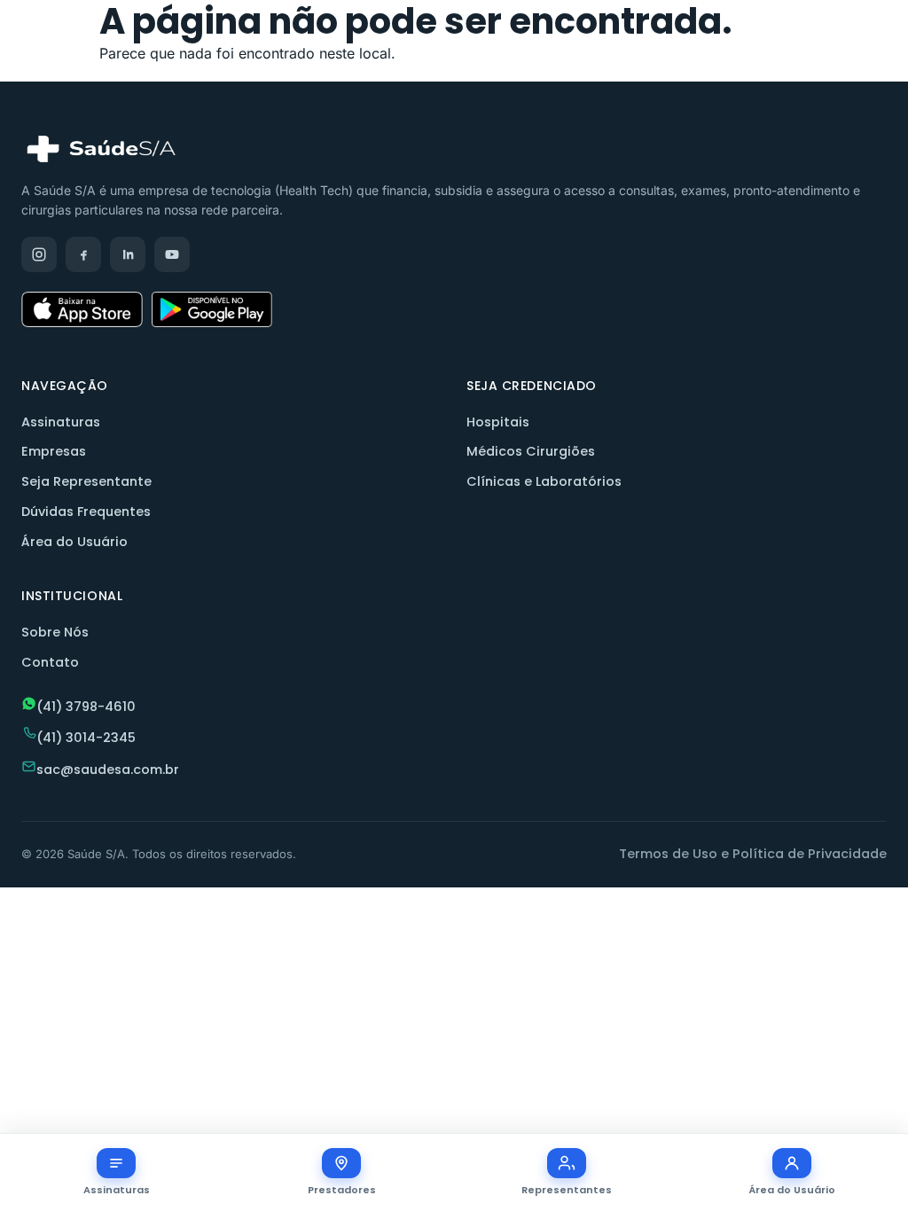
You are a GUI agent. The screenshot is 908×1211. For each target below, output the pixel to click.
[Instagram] (39, 254)
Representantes (566, 1190)
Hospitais (497, 422)
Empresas (53, 451)
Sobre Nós (55, 632)
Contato (50, 662)
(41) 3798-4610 (86, 706)
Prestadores (342, 1190)
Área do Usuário (74, 542)
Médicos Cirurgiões (530, 451)
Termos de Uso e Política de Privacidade (753, 854)
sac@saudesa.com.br (107, 769)
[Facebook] (83, 254)
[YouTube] (172, 254)
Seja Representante (86, 481)
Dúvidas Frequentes (86, 511)
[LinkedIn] (127, 254)
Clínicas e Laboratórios (544, 481)
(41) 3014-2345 (86, 737)
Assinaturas (60, 422)
